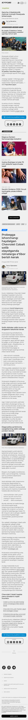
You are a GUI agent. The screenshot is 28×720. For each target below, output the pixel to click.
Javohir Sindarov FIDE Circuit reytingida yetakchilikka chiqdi (14, 191)
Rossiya (21, 27)
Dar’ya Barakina (11, 21)
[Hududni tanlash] (18, 3)
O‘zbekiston (15, 27)
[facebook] (4, 667)
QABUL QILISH (14, 716)
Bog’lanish (7, 691)
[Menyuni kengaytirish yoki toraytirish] (25, 3)
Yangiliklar (5, 8)
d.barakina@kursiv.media (12, 24)
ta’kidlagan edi (13, 549)
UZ (22, 3)
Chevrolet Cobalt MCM (9, 623)
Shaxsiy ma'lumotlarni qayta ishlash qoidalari (14, 685)
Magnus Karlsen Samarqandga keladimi (11, 138)
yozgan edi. (19, 111)
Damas (20, 623)
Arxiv (5, 680)
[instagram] (9, 667)
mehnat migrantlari (6, 27)
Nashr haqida (7, 674)
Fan (23, 224)
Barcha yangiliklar (8, 224)
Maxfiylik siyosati (9, 677)
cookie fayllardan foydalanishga (11, 711)
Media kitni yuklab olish (10, 688)
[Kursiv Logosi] (6, 2)
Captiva (4, 625)
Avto (18, 224)
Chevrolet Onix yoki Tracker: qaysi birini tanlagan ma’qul (14, 610)
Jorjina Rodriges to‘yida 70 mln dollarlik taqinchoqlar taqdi (13, 164)
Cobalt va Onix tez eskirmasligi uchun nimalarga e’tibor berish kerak (13, 603)
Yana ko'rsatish (14, 217)
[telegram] (14, 667)
